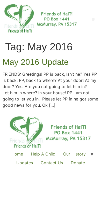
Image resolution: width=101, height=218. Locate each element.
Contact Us (52, 162)
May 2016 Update (36, 62)
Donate (78, 162)
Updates (24, 162)
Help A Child (43, 154)
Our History (74, 154)
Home (17, 154)
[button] (93, 19)
